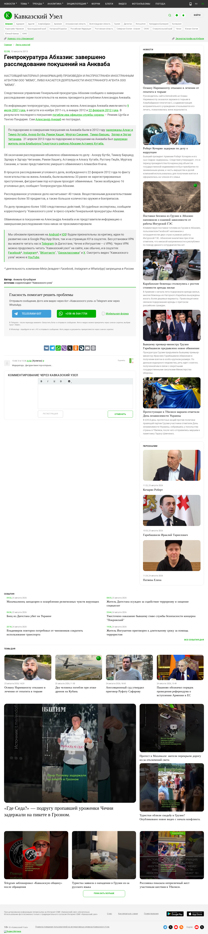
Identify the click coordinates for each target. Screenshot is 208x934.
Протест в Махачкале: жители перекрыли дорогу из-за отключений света (170, 758)
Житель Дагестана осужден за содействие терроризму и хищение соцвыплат (148, 603)
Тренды (37, 3)
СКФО (146, 29)
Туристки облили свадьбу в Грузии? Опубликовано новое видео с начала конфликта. (170, 817)
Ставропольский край (162, 29)
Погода (160, 3)
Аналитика (54, 3)
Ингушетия (141, 24)
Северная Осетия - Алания (128, 29)
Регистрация (50, 413)
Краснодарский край (36, 29)
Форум (95, 3)
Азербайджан (44, 24)
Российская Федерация (81, 29)
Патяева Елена (152, 580)
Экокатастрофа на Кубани (189, 38)
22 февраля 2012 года (103, 110)
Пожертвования (151, 914)
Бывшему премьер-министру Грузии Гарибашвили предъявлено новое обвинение (171, 346)
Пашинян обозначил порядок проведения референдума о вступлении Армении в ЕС (175, 691)
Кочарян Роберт (153, 489)
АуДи (29, 361)
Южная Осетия (191, 29)
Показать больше (104, 893)
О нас (109, 914)
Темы (23, 3)
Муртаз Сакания (77, 134)
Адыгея (31, 24)
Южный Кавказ (12, 34)
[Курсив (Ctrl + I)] (48, 381)
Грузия (117, 24)
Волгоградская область (99, 24)
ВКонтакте (47, 252)
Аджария (20, 24)
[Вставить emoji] (69, 381)
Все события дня (194, 639)
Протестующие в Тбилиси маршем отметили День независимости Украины (171, 413)
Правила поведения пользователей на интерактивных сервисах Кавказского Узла (72, 927)
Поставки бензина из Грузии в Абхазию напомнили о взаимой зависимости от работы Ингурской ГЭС (168, 219)
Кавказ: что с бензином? (20, 38)
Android (54, 234)
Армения (58, 24)
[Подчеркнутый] (54, 381)
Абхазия (9, 24)
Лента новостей (23, 45)
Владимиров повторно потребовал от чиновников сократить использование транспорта (45, 632)
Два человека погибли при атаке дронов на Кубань (75, 689)
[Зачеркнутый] (61, 381)
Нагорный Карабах (58, 29)
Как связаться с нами (128, 914)
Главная (8, 45)
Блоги (109, 3)
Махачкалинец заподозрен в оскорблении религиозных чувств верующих (53, 601)
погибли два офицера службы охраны (78, 114)
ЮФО (24, 34)
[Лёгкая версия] (190, 3)
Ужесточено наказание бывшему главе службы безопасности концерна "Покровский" (151, 618)
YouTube (33, 257)
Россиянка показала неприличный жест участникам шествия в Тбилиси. (164, 885)
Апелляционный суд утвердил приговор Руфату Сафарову (125, 689)
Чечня (178, 29)
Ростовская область (104, 29)
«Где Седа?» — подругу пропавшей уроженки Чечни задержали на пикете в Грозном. (58, 811)
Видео (123, 3)
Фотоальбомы (141, 3)
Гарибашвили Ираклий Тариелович (165, 535)
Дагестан (128, 24)
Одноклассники (68, 252)
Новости (9, 3)
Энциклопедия (76, 3)
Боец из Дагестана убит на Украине (29, 616)
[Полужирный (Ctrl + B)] (41, 381)
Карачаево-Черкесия (14, 29)
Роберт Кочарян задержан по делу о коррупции (165, 150)
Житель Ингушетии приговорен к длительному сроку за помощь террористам (147, 632)
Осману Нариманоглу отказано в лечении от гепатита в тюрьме (171, 90)
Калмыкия (176, 24)
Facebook (14, 252)
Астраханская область (75, 24)
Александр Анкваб (48, 119)
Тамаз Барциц (99, 134)
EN (203, 4)
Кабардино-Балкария (159, 24)
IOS (64, 234)
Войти (197, 15)
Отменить (120, 414)
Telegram (48, 243)
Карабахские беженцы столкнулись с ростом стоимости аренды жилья (171, 285)
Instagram (30, 252)
